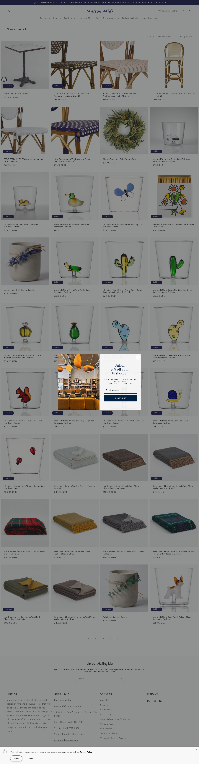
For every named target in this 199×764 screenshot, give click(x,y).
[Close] (196, 749)
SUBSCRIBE (120, 398)
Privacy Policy (86, 752)
